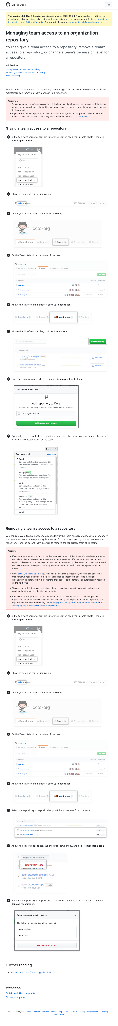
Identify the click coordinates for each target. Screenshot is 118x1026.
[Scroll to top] (112, 1020)
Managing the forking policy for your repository (35, 605)
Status (53, 1012)
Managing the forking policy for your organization (73, 602)
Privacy (37, 1012)
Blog (55, 1014)
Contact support (17, 997)
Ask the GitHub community (22, 993)
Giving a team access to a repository (23, 69)
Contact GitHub (71, 1012)
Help (60, 1012)
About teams (81, 116)
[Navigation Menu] (108, 4)
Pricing (82, 1012)
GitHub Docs (19, 4)
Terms (28, 1012)
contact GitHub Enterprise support (86, 22)
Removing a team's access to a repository (25, 72)
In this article (12, 65)
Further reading (13, 75)
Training (104, 1012)
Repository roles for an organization (31, 972)
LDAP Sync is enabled (28, 573)
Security (45, 1012)
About (62, 1014)
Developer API (93, 1012)
